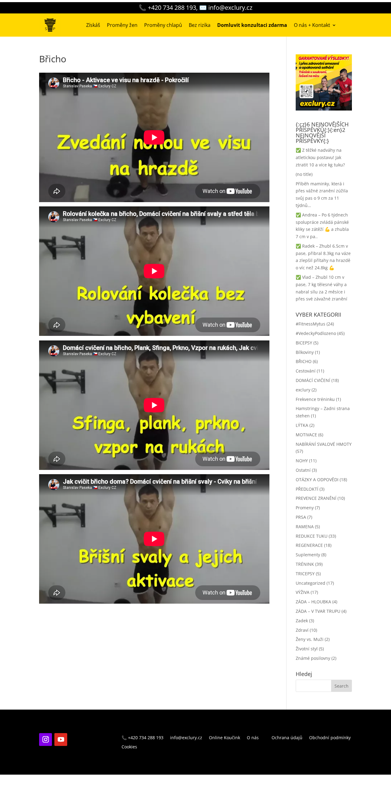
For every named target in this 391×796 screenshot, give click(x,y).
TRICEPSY (305, 573)
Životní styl (307, 649)
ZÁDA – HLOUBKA (313, 602)
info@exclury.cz (186, 738)
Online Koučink (224, 738)
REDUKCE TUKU (311, 536)
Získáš (93, 25)
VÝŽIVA (302, 592)
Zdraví (302, 630)
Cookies (129, 747)
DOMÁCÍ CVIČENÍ (313, 380)
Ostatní (303, 470)
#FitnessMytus (310, 324)
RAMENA (305, 526)
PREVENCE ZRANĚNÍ (316, 498)
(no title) (304, 174)
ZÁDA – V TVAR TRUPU (318, 611)
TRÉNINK (305, 564)
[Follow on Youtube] (60, 739)
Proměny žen (122, 25)
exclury (303, 390)
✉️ (225, 7)
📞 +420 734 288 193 (142, 738)
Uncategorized (310, 583)
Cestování (306, 371)
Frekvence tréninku (315, 399)
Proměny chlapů (163, 25)
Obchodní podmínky (330, 738)
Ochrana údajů (287, 738)
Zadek (302, 620)
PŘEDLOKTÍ (307, 489)
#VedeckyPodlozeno (316, 333)
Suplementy (308, 555)
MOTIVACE (306, 435)
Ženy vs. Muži (309, 639)
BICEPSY (304, 343)
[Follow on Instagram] (45, 739)
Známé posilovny (313, 658)
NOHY (302, 460)
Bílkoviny (305, 352)
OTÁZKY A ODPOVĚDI (317, 479)
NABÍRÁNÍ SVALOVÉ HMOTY (324, 444)
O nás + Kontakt (312, 25)
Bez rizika (199, 25)
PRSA (301, 517)
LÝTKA (302, 425)
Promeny (305, 508)
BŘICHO (304, 361)
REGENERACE (309, 545)
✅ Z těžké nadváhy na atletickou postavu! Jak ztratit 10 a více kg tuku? (320, 157)
